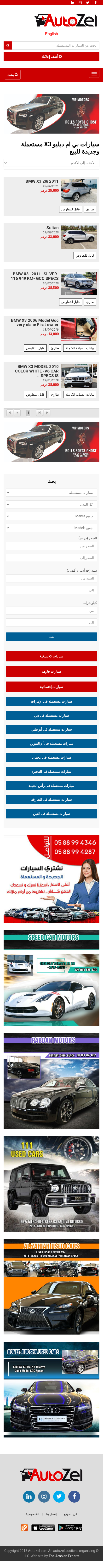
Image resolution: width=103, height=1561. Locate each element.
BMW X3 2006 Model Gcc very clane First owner (35, 322)
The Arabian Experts (64, 1556)
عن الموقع (70, 1514)
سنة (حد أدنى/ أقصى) (82, 570)
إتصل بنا (51, 1514)
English (51, 34)
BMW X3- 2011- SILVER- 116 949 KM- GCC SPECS (35, 276)
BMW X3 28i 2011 (42, 181)
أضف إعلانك (50, 56)
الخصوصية (32, 1514)
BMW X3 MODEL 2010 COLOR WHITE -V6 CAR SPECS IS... (37, 371)
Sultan (52, 227)
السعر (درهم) (88, 538)
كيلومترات (90, 603)
